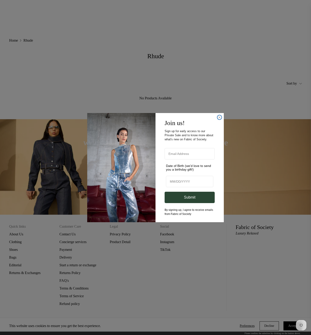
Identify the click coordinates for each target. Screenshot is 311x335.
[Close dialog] (219, 117)
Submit (189, 197)
